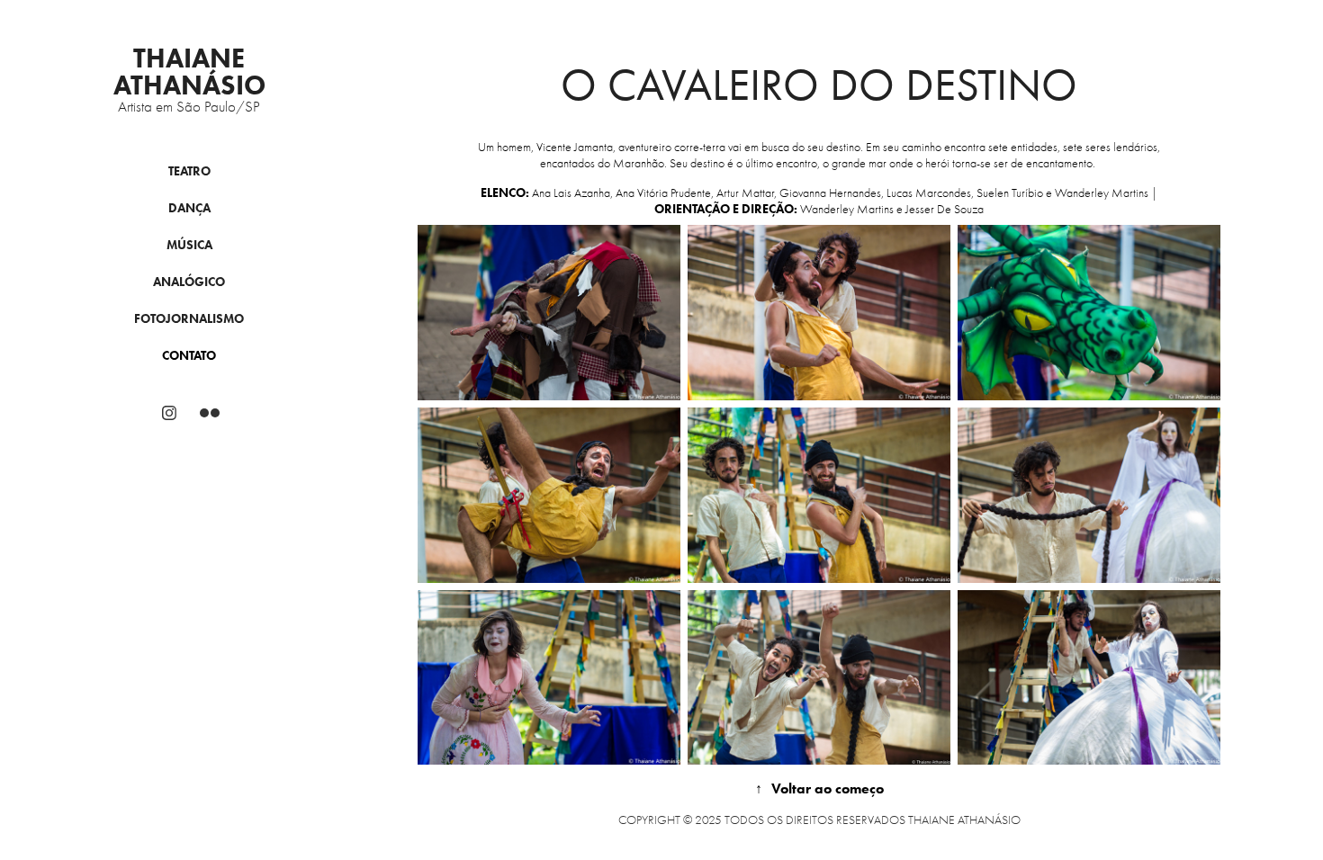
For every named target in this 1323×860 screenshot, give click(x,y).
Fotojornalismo (189, 319)
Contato (189, 355)
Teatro (189, 171)
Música (189, 245)
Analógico (189, 282)
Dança (189, 208)
